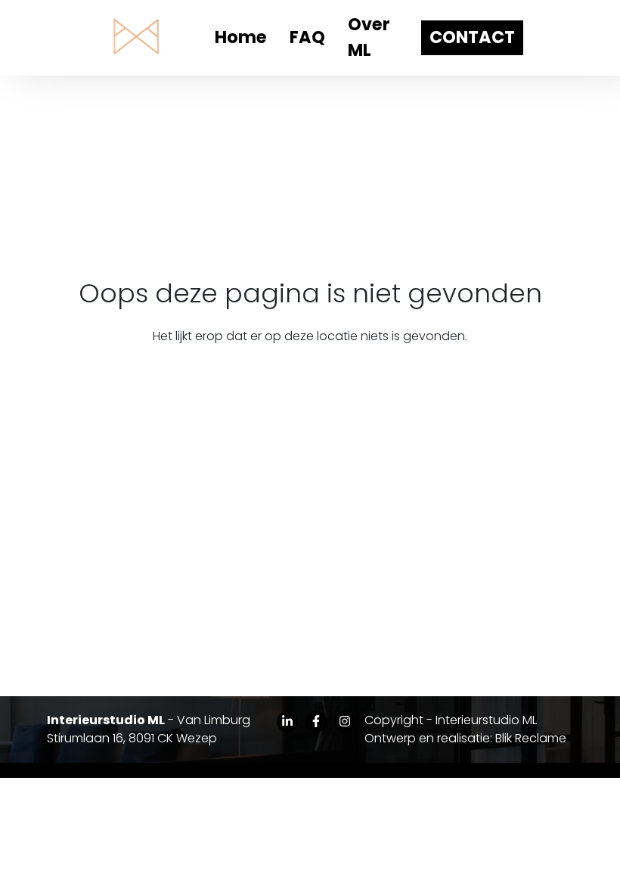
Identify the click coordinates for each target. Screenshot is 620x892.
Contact (472, 37)
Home (241, 37)
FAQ (307, 37)
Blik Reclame (530, 738)
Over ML (369, 37)
